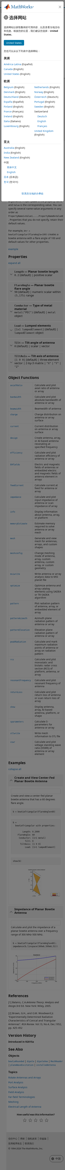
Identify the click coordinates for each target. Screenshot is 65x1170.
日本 (6, 177)
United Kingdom (43, 131)
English (41, 121)
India (7, 152)
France (8, 111)
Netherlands (41, 87)
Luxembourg (11, 126)
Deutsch (42, 116)
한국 (6, 181)
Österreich (40, 97)
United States (11, 74)
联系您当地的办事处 (33, 193)
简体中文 (12, 167)
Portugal (39, 101)
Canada (8, 69)
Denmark (9, 92)
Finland (8, 106)
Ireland (8, 116)
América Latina (12, 64)
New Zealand (11, 157)
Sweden (39, 106)
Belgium (9, 87)
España (8, 101)
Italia (7, 121)
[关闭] (60, 7)
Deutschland (11, 97)
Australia (9, 147)
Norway (38, 92)
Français (42, 126)
